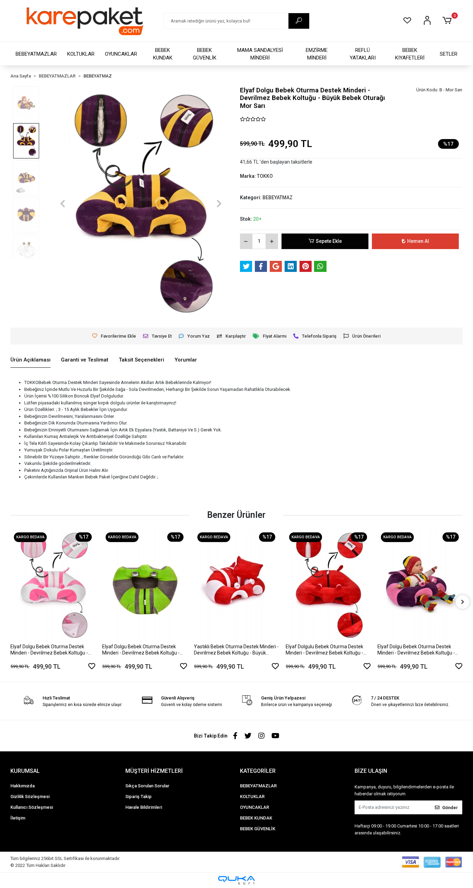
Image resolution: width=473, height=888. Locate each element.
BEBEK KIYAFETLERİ (410, 54)
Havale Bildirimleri (143, 807)
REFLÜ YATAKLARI (363, 54)
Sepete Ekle (329, 241)
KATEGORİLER (258, 771)
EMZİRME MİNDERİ (317, 54)
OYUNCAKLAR (121, 54)
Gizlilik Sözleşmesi (30, 796)
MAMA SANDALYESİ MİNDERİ (260, 54)
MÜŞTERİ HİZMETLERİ (154, 771)
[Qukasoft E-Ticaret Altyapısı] (236, 880)
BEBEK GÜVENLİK (204, 54)
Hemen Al (418, 241)
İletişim (17, 818)
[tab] (30, 360)
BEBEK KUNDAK (162, 54)
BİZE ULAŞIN (371, 771)
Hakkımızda (22, 785)
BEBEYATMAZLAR (36, 54)
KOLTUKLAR (81, 54)
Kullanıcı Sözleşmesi (31, 807)
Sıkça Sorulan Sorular (147, 785)
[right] (462, 602)
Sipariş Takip (138, 796)
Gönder (450, 807)
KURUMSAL (25, 771)
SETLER (448, 54)
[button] (448, 21)
